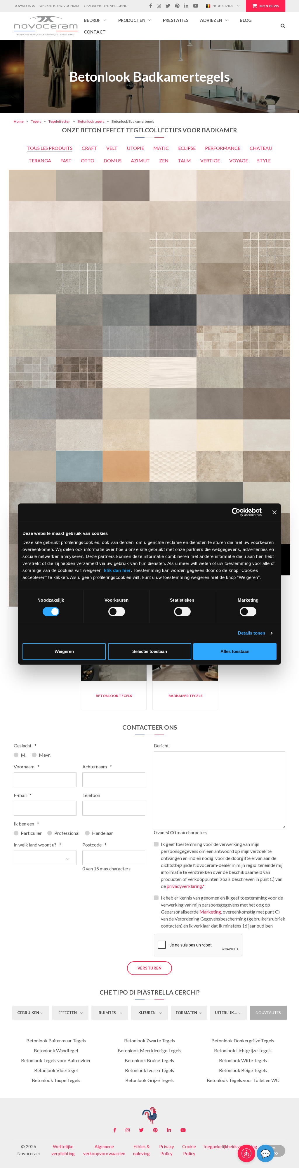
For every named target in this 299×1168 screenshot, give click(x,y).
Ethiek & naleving (141, 1150)
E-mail (23, 795)
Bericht (161, 745)
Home (19, 121)
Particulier (31, 833)
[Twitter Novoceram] (168, 6)
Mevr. (45, 755)
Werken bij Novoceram (59, 6)
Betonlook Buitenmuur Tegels (56, 1040)
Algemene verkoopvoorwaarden (104, 1150)
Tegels (36, 121)
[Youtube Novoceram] (196, 6)
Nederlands (222, 6)
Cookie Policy (189, 1150)
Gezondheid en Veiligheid (105, 6)
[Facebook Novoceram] (150, 6)
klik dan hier (117, 570)
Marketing (210, 911)
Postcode (94, 844)
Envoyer (274, 1149)
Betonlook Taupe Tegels (56, 1080)
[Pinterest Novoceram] (177, 6)
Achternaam (97, 766)
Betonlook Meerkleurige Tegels (149, 1050)
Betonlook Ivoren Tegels (149, 1070)
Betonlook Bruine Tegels (149, 1060)
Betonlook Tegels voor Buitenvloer (56, 1060)
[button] (95, 20)
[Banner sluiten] (274, 512)
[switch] (116, 611)
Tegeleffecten (59, 121)
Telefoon (91, 795)
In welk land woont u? (37, 844)
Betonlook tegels (91, 121)
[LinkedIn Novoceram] (186, 6)
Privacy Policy (166, 1150)
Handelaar (102, 833)
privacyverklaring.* (185, 886)
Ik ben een (26, 823)
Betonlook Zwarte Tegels (149, 1040)
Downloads (24, 6)
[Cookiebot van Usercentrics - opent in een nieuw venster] (236, 512)
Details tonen (251, 632)
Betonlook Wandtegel (56, 1050)
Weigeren (64, 651)
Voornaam (26, 766)
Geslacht (25, 745)
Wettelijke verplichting (63, 1150)
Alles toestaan (234, 651)
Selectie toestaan (149, 651)
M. (23, 755)
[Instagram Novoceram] (158, 6)
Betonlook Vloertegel (56, 1070)
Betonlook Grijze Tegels (149, 1080)
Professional (66, 833)
